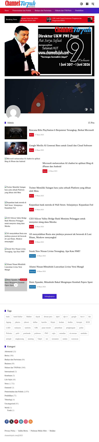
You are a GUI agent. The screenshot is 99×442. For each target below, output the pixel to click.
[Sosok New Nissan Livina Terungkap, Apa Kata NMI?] (16, 254)
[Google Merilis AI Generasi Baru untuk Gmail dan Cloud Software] (16, 148)
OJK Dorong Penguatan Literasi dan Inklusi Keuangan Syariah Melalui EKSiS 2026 (19, 19)
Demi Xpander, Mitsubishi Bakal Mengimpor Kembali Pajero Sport (61, 282)
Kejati (53, 322)
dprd (57, 317)
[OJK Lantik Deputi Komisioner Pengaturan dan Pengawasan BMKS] (44, 19)
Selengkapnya (49, 296)
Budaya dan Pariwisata (13, 360)
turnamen (55, 339)
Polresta (9, 333)
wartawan (74, 339)
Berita (31, 134)
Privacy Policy (10, 431)
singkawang (19, 339)
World (7, 408)
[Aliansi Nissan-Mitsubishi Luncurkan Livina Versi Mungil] (16, 269)
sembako (84, 333)
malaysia (17, 328)
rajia (53, 333)
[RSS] (30, 422)
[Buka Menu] (87, 3)
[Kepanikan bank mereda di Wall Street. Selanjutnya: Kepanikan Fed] (16, 207)
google (74, 317)
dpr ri (65, 317)
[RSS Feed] (91, 109)
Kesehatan (8, 376)
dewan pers (48, 317)
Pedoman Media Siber (39, 431)
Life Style (8, 380)
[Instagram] (26, 422)
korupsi (79, 322)
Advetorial (8, 352)
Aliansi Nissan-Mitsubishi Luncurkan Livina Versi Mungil (56, 266)
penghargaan (70, 328)
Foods (9, 410)
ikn (89, 317)
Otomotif (32, 256)
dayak (38, 317)
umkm (65, 339)
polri (17, 333)
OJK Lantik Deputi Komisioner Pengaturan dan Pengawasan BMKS (62, 19)
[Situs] (86, 109)
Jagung (8, 322)
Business (8, 364)
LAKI (8, 328)
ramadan (62, 333)
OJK (36, 328)
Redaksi (52, 431)
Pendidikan (9, 396)
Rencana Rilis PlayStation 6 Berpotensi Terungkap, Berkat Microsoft (61, 130)
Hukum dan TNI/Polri (13, 368)
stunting (31, 339)
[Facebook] (7, 422)
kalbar (35, 322)
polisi (81, 328)
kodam (61, 322)
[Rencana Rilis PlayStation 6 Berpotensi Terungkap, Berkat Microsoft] (16, 132)
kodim (70, 322)
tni (47, 339)
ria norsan (73, 333)
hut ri (82, 317)
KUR (88, 322)
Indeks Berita (23, 431)
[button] (81, 3)
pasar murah (46, 328)
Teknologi (8, 400)
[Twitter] (11, 422)
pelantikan (58, 328)
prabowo (37, 333)
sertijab (8, 339)
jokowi (26, 322)
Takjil (40, 339)
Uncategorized (10, 404)
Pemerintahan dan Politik (14, 392)
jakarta (17, 322)
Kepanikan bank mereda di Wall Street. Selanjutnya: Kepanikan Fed (61, 204)
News (7, 384)
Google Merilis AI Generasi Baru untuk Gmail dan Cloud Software (60, 145)
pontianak (26, 333)
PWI (46, 333)
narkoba (28, 328)
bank (8, 317)
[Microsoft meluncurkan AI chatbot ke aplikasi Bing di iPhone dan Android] (22, 167)
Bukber (29, 317)
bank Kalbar (18, 317)
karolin (44, 322)
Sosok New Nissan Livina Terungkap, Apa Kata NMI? (54, 251)
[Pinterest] (16, 422)
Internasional (9, 372)
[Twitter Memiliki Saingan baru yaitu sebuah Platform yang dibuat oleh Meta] (16, 192)
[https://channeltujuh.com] (21, 4)
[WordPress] (21, 422)
